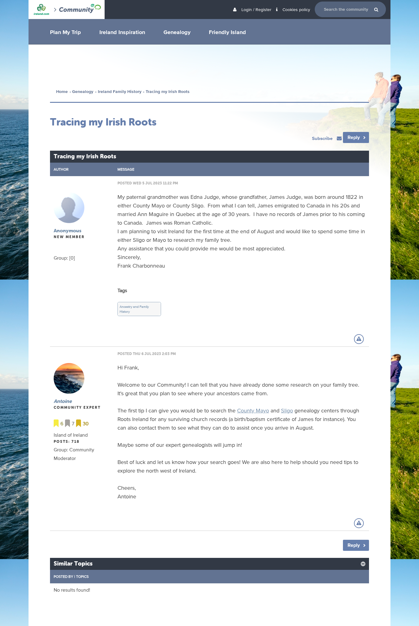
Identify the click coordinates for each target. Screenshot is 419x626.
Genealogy (176, 32)
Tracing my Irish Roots (168, 91)
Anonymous (67, 230)
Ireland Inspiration (122, 32)
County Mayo (253, 410)
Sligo (287, 410)
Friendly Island (227, 32)
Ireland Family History (119, 91)
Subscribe (323, 138)
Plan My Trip (65, 32)
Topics (82, 576)
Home (62, 91)
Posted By (63, 576)
